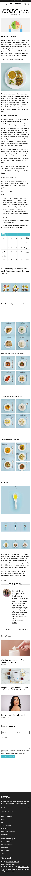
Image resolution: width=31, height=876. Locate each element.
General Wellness (5, 850)
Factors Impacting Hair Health (13, 715)
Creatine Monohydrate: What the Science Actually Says (14, 661)
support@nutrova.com (12, 861)
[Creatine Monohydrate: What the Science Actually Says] (15, 648)
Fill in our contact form (8, 864)
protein (11, 55)
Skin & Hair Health (5, 841)
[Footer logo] (5, 797)
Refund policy (4, 834)
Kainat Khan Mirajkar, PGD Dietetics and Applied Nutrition (20, 595)
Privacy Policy (21, 750)
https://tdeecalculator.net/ (9, 177)
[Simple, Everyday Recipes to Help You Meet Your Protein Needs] (15, 676)
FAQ (2, 822)
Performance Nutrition (7, 844)
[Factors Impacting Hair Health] (15, 703)
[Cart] (28, 4)
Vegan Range (4, 847)
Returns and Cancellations (8, 831)
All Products (4, 853)
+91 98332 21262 (23, 866)
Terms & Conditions (6, 825)
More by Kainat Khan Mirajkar (18, 621)
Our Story (3, 819)
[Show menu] (2, 4)
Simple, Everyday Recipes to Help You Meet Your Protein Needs (14, 689)
